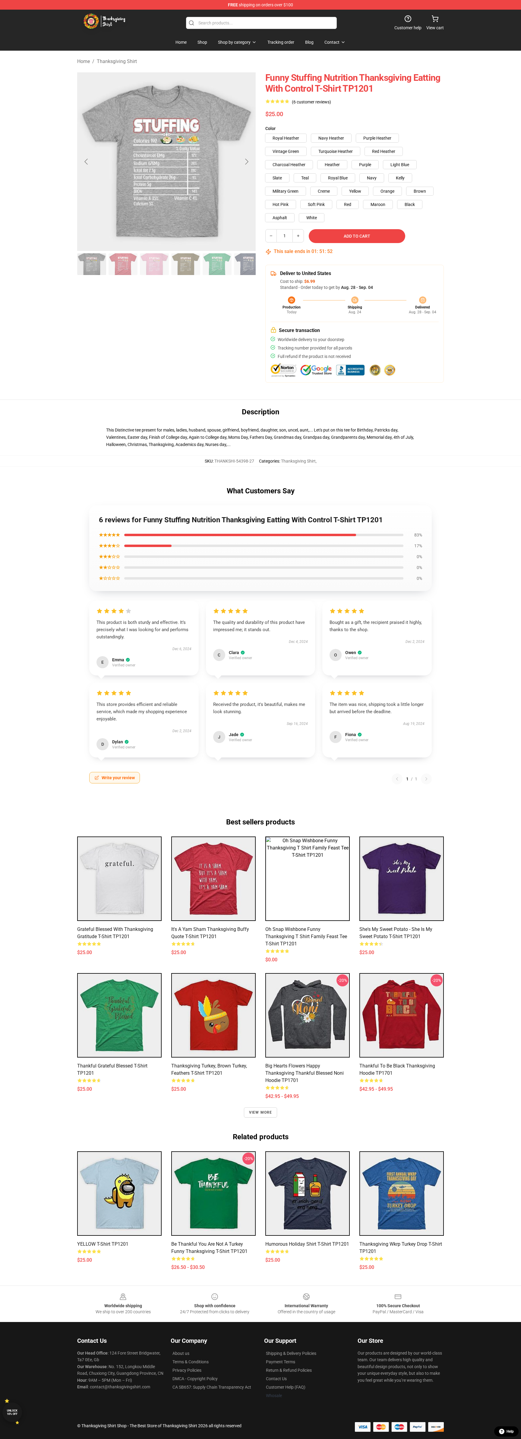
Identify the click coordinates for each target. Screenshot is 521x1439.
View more (260, 1112)
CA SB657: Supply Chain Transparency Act (211, 1387)
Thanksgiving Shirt (117, 61)
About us (180, 1353)
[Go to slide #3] (154, 264)
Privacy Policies (186, 1370)
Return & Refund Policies (289, 1370)
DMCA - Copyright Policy (195, 1378)
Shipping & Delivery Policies (291, 1353)
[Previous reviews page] (397, 778)
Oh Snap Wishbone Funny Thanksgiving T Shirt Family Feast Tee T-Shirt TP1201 (306, 936)
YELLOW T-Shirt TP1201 (102, 1244)
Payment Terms (280, 1361)
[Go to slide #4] (185, 264)
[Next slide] (246, 161)
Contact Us (276, 1378)
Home (83, 61)
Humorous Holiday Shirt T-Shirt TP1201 (307, 1244)
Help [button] (510, 1431)
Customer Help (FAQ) (285, 1387)
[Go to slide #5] (217, 264)
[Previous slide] (86, 161)
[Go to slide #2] (123, 264)
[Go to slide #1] (91, 264)
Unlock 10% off (12, 1412)
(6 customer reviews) (311, 102)
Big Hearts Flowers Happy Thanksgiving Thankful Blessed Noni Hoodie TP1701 (304, 1073)
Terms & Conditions (190, 1361)
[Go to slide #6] (248, 264)
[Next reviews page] (426, 778)
